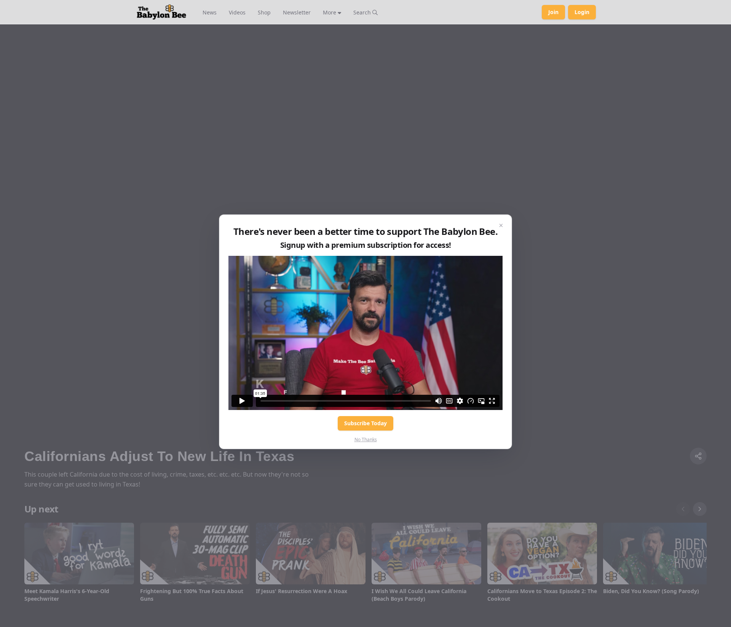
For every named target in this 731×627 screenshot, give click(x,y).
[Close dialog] (501, 225)
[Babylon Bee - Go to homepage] (161, 12)
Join (553, 12)
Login (582, 12)
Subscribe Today (365, 423)
